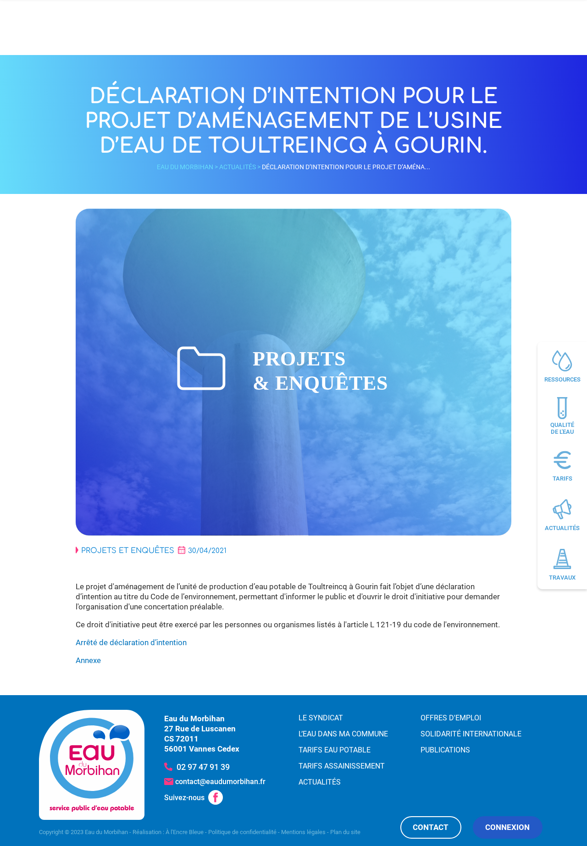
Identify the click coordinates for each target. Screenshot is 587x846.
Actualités (237, 167)
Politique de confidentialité (242, 832)
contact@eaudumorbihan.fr (220, 781)
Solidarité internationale (471, 734)
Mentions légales (303, 832)
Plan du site (345, 832)
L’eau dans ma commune (343, 734)
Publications (445, 750)
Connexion (507, 827)
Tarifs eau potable (335, 750)
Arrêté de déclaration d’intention (131, 642)
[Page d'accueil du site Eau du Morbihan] (91, 765)
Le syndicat (321, 717)
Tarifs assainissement (342, 766)
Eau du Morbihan (185, 167)
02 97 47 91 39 (203, 767)
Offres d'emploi (451, 717)
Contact (431, 827)
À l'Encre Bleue (185, 832)
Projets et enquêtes (127, 551)
